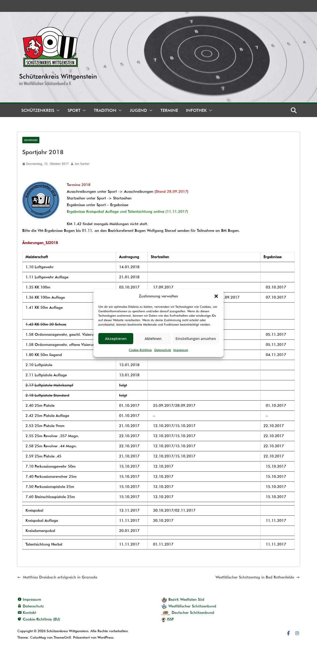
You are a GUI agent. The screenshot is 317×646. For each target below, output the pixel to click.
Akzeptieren (116, 338)
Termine (169, 110)
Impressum (180, 350)
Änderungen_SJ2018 (40, 242)
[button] (216, 296)
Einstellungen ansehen (196, 338)
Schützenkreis (37, 110)
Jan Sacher (82, 164)
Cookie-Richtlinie (140, 350)
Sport (74, 110)
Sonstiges (30, 140)
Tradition (105, 110)
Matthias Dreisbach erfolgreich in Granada (60, 577)
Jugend (138, 110)
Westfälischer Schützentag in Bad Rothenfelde (254, 577)
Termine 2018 (78, 185)
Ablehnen (153, 338)
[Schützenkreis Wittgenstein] (158, 15)
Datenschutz (162, 350)
